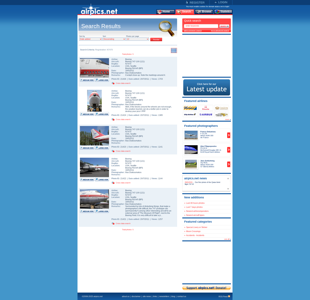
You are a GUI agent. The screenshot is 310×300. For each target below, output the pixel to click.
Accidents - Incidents (195, 235)
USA (127, 66)
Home (166, 11)
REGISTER (197, 2)
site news (147, 296)
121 (142, 61)
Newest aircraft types (195, 215)
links (155, 296)
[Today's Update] (206, 95)
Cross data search (123, 83)
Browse (206, 11)
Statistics (226, 11)
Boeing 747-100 (132, 61)
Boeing (128, 59)
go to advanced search (220, 31)
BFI (140, 68)
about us (125, 296)
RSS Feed (223, 296)
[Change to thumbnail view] (174, 52)
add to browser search (193, 31)
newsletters (164, 296)
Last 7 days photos (194, 207)
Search (186, 11)
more (227, 119)
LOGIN (222, 2)
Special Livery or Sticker (196, 227)
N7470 (128, 64)
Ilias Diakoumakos (133, 73)
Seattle (133, 66)
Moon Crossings (193, 231)
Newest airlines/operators (197, 211)
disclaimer (136, 296)
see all (226, 239)
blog (173, 296)
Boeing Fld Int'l (131, 68)
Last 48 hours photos (195, 203)
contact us (181, 296)
